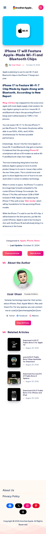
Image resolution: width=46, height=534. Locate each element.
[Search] (40, 7)
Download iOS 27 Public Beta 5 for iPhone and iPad (33, 393)
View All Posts (23, 323)
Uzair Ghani (14, 294)
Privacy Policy (11, 496)
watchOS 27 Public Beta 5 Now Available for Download (32, 359)
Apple (23, 240)
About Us (8, 490)
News (37, 240)
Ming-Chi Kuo (9, 103)
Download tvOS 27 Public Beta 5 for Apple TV (33, 342)
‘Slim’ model (29, 201)
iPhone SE (34, 150)
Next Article (35, 253)
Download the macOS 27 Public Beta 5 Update (32, 376)
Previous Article (12, 253)
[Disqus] (23, 440)
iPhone (30, 240)
